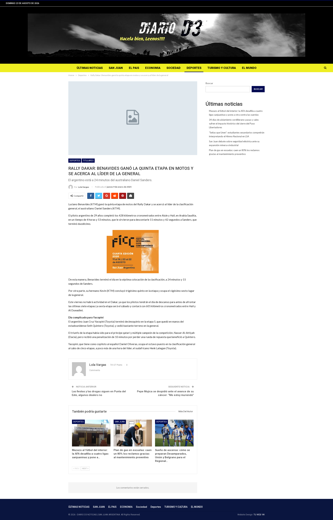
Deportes (194, 68)
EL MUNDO (249, 68)
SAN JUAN (116, 68)
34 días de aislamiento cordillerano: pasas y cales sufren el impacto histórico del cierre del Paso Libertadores (234, 123)
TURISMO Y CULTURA (221, 68)
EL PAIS (134, 68)
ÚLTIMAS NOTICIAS (90, 68)
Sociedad (173, 68)
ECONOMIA (152, 68)
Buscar (209, 83)
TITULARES (88, 160)
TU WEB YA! (259, 514)
